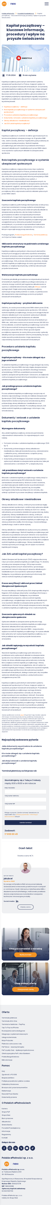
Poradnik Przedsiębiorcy (26, 13)
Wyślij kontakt (25, 955)
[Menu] (46, 4)
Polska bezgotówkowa (23, 235)
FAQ (3, 1071)
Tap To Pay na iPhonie (10, 1028)
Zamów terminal (25, 823)
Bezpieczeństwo (8, 1078)
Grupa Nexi (6, 1115)
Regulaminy (6, 1134)
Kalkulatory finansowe (10, 1084)
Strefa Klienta (7, 1125)
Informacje (6, 1131)
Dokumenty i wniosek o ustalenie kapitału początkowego (25, 118)
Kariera (4, 1109)
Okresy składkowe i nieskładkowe (16, 121)
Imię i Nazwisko (10, 788)
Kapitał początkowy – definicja (15, 107)
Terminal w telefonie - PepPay (13, 1024)
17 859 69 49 (11, 834)
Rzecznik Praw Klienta (10, 1094)
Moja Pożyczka (7, 1041)
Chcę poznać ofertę (26, 989)
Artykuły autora (25, 907)
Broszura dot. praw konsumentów (15, 1088)
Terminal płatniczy (40, 235)
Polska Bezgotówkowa (10, 1057)
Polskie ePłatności (8, 13)
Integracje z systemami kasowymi (15, 1034)
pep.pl (22, 715)
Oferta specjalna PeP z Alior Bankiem (16, 1053)
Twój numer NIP (10, 804)
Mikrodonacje (7, 1060)
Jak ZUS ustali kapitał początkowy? (17, 123)
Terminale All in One (9, 1021)
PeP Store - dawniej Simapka (13, 1047)
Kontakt (4, 1138)
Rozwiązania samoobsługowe (13, 1031)
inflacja (37, 287)
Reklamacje (6, 1091)
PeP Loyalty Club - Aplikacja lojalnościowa (18, 1050)
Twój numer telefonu (12, 796)
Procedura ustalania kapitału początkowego (21, 115)
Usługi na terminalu (9, 1037)
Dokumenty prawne (9, 1097)
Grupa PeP (6, 1112)
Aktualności (6, 1122)
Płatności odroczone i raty (12, 1044)
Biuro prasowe (7, 1118)
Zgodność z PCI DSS (9, 1075)
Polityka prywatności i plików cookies (16, 1081)
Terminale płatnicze (9, 1018)
